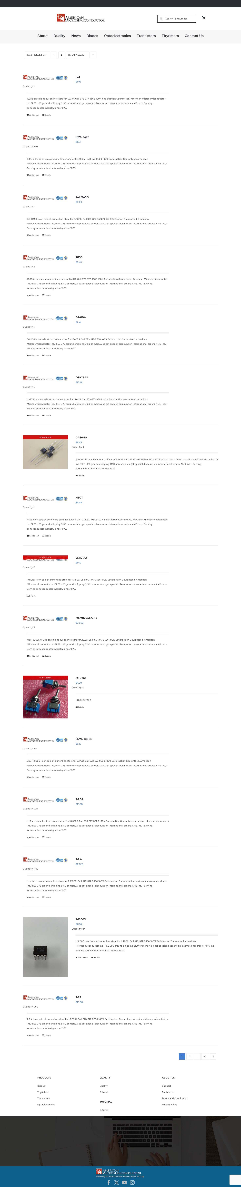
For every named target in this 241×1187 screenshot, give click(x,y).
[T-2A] (45, 997)
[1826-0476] (45, 137)
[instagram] (132, 1182)
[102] (45, 77)
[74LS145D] (45, 197)
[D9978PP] (45, 378)
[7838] (45, 257)
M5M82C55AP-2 (86, 617)
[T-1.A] (45, 859)
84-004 (81, 317)
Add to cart (34, 115)
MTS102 (81, 678)
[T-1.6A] (45, 799)
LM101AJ (81, 557)
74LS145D (82, 197)
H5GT (79, 497)
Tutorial (104, 1092)
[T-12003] (45, 947)
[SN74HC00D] (45, 739)
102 (78, 76)
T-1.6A (79, 799)
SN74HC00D (84, 739)
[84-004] (45, 317)
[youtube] (124, 1182)
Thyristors (43, 1092)
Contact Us (168, 1092)
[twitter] (116, 1182)
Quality (104, 1085)
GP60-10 (81, 437)
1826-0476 (82, 137)
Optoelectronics (46, 1104)
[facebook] (108, 1182)
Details (48, 115)
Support (166, 1085)
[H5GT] (45, 498)
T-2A (78, 997)
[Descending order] (61, 55)
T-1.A (79, 859)
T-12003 (81, 919)
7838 (79, 257)
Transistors (43, 1098)
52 (205, 1056)
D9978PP (82, 377)
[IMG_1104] (80, 14)
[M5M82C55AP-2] (45, 618)
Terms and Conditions (174, 1098)
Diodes (41, 1085)
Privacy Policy (169, 1104)
